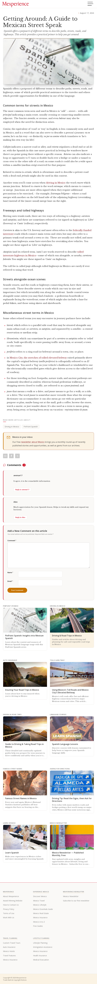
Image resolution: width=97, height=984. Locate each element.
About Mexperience (11, 896)
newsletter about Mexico (32, 442)
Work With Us (8, 917)
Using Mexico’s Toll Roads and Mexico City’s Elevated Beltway (70, 691)
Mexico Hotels (9, 951)
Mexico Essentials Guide (43, 909)
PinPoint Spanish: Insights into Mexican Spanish (24, 637)
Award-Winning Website (12, 900)
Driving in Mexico (12, 426)
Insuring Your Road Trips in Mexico (22, 689)
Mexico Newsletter (70, 896)
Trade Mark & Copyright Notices (15, 980)
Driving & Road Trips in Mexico (67, 635)
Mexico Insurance (40, 917)
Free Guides (38, 926)
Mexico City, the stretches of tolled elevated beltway (38, 357)
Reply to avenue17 (22, 490)
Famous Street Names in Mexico (21, 798)
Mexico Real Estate (41, 913)
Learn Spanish (12, 852)
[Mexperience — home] (15, 4)
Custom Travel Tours (11, 943)
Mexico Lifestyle (39, 905)
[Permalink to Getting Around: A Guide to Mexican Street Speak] (48, 61)
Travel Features (9, 955)
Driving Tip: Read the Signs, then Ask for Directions (72, 799)
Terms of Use (8, 913)
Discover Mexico (40, 896)
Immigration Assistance (42, 947)
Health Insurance (40, 955)
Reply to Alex (20, 517)
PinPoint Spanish (31, 426)
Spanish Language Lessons (65, 744)
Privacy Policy (8, 909)
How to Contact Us (11, 905)
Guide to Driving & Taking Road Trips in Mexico (24, 745)
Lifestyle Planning (40, 943)
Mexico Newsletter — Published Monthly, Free (68, 854)
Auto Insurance (9, 947)
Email (10, 581)
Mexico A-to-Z (39, 922)
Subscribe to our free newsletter (76, 900)
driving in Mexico (55, 182)
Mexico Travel (39, 900)
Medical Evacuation (41, 960)
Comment (11, 541)
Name (10, 572)
